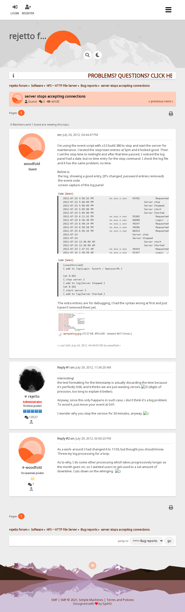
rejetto (34, 396)
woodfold (34, 467)
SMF (54, 600)
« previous (156, 101)
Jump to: (123, 541)
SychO (107, 604)
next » (168, 101)
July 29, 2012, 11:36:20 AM (84, 367)
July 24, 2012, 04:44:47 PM (77, 135)
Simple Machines (91, 600)
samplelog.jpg (71, 333)
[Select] (69, 193)
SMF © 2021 (68, 600)
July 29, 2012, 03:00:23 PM (84, 438)
